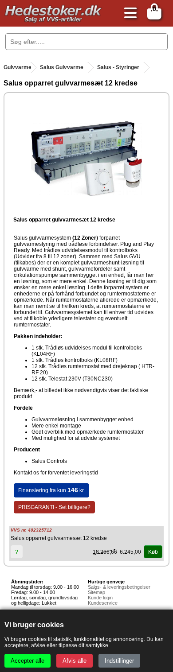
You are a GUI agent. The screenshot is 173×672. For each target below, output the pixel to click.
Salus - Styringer (118, 67)
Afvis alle (74, 660)
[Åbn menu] (128, 13)
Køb (153, 552)
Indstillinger (119, 660)
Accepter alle (27, 660)
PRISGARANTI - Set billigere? (54, 507)
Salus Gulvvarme (61, 67)
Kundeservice (103, 603)
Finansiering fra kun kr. (51, 489)
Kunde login (100, 597)
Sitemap (96, 592)
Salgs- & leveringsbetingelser (119, 587)
